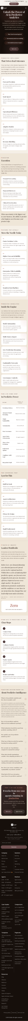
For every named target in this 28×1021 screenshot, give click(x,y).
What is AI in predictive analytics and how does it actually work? (11, 699)
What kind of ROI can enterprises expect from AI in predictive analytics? (11, 775)
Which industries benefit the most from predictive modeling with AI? (12, 729)
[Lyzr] (4, 8)
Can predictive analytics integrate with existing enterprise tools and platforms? (12, 762)
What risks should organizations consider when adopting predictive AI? (11, 755)
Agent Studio (19, 811)
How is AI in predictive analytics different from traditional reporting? (11, 722)
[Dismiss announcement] (26, 2)
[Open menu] (25, 8)
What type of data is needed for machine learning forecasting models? (12, 742)
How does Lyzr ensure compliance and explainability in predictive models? (11, 768)
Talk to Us (14, 49)
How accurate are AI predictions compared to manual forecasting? (10, 749)
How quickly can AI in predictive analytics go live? (10, 735)
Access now (15, 4)
